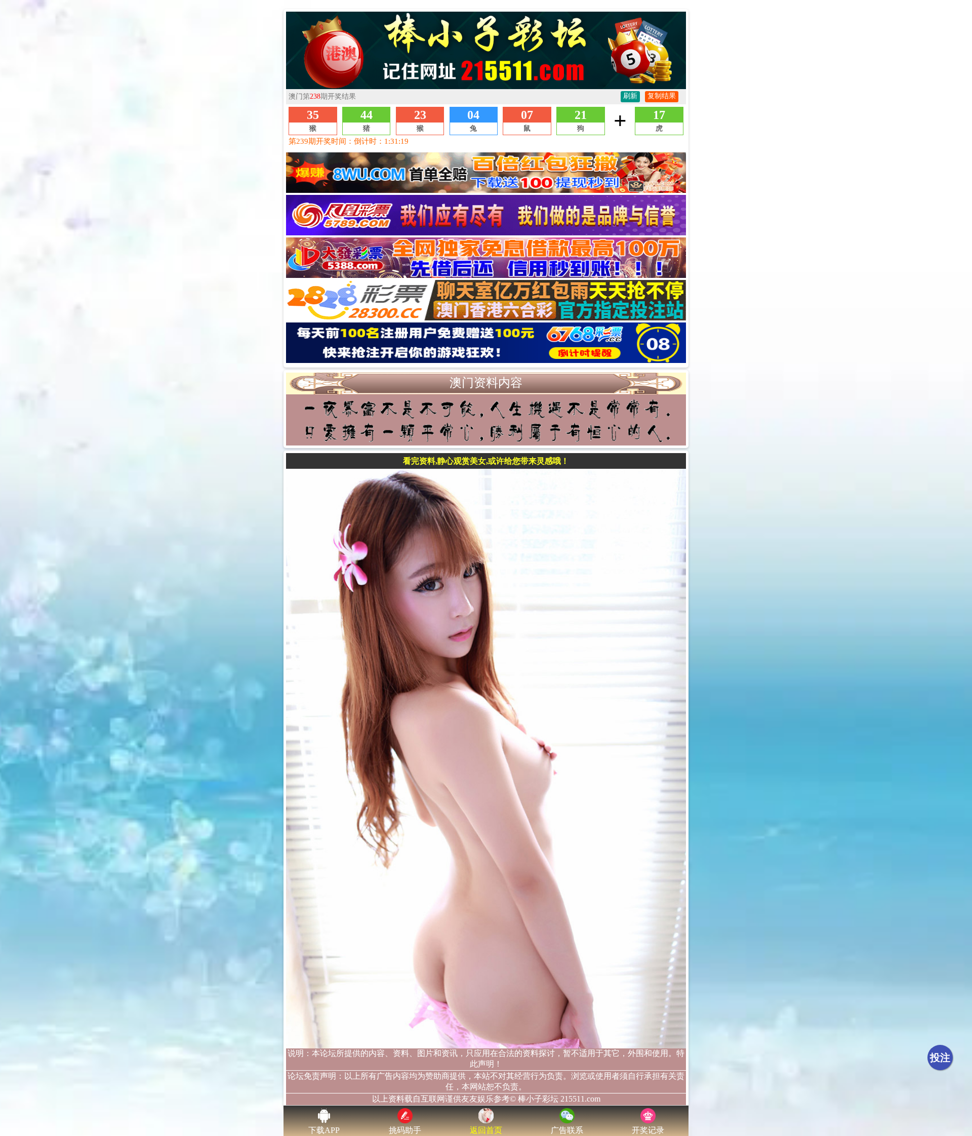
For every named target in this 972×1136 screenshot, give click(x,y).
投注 (940, 1057)
